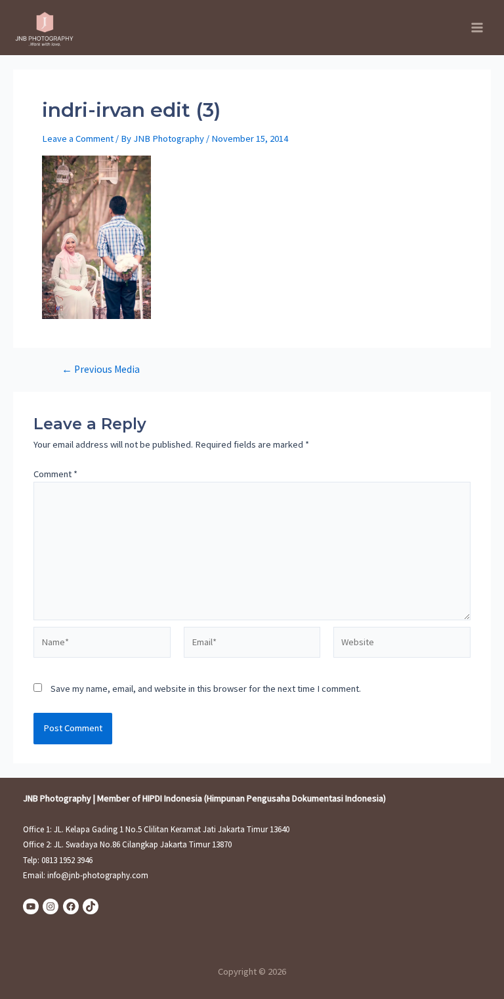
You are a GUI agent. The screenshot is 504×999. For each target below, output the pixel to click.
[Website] (402, 644)
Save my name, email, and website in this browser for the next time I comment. (206, 688)
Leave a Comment (78, 138)
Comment (55, 474)
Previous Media (101, 369)
